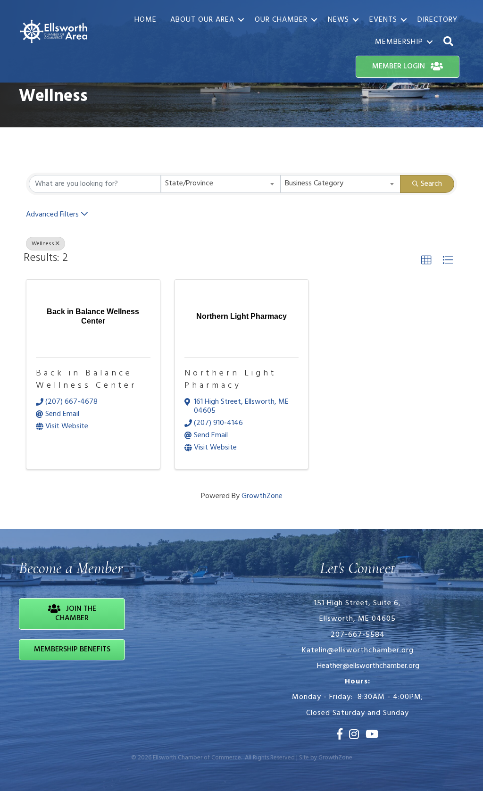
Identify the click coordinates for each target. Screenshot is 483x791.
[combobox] (221, 184)
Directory (437, 20)
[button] (426, 260)
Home (145, 20)
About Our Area (202, 20)
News (338, 20)
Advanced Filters (52, 214)
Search (431, 184)
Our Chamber (281, 20)
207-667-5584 (358, 635)
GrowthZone (262, 496)
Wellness (43, 244)
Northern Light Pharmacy (230, 379)
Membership (399, 42)
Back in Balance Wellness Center (86, 379)
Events (383, 20)
